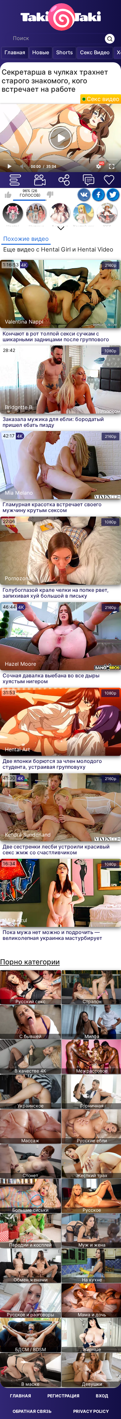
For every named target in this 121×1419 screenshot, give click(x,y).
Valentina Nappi (24, 321)
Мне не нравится (50, 194)
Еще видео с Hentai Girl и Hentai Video (58, 249)
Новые (40, 52)
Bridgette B (18, 407)
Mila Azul (16, 920)
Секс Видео (95, 52)
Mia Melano (19, 492)
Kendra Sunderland (28, 834)
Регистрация (63, 1395)
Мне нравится (8, 194)
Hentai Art (17, 749)
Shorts (64, 52)
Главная (15, 52)
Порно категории (30, 962)
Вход (102, 1395)
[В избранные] (108, 180)
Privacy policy (91, 1411)
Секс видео (103, 99)
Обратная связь (32, 1411)
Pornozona (18, 578)
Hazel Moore (20, 664)
